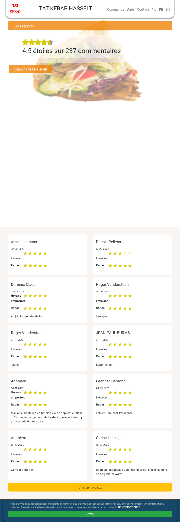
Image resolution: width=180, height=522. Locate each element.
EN (168, 9)
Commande (115, 9)
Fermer (90, 514)
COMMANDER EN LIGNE (30, 69)
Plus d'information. (128, 507)
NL (154, 9)
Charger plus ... (90, 487)
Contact (143, 9)
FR (161, 9)
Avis (130, 9)
